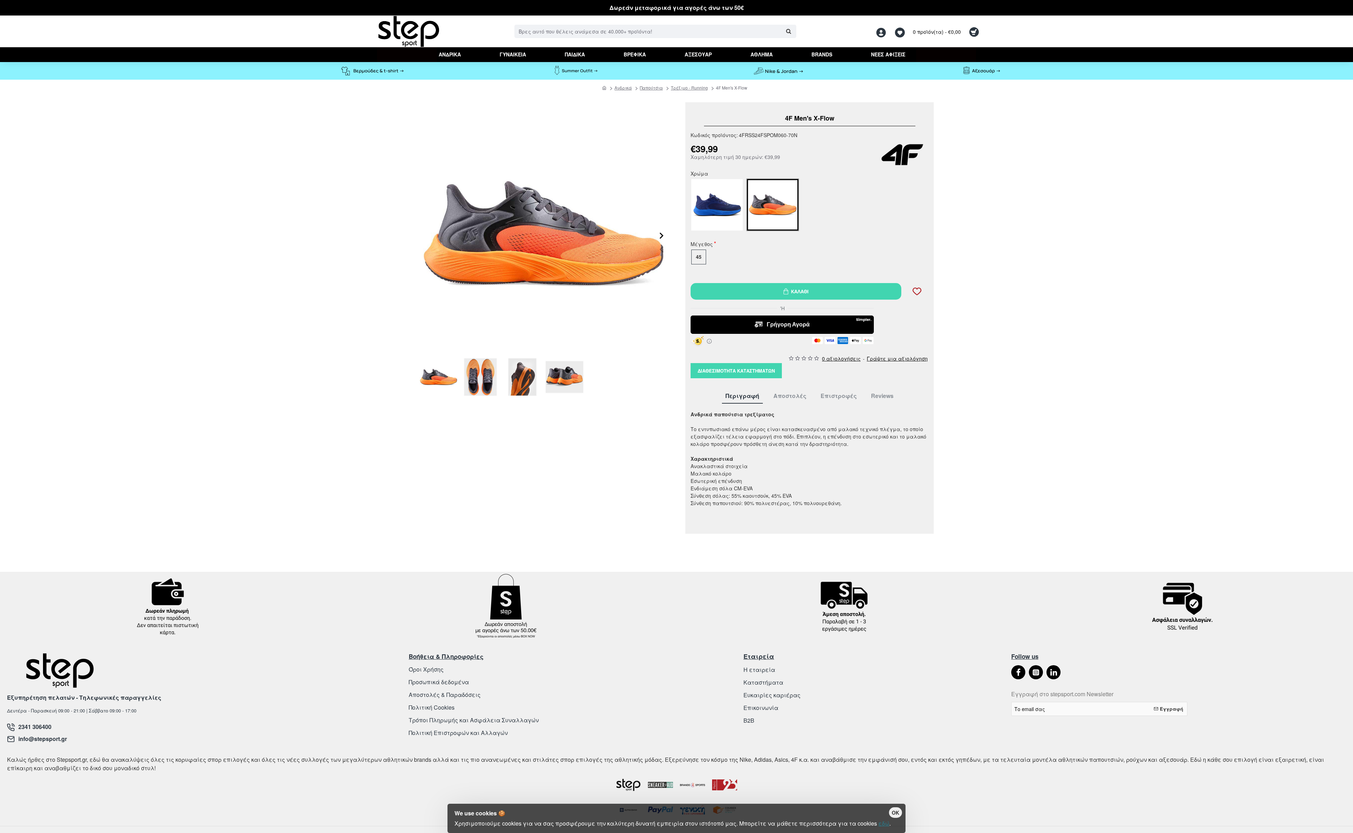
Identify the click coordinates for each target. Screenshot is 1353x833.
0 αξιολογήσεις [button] (841, 358)
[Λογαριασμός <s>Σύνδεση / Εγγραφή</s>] (883, 31)
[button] (661, 249)
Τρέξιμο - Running (689, 88)
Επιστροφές (839, 396)
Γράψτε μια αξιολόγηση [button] (897, 358)
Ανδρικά (623, 88)
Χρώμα (699, 174)
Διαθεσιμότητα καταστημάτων (736, 370)
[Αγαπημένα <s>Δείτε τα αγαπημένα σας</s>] (900, 31)
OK (895, 812)
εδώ (883, 823)
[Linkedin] (1053, 672)
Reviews (882, 396)
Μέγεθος (702, 244)
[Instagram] (1036, 672)
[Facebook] (1018, 672)
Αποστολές (790, 396)
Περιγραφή (742, 396)
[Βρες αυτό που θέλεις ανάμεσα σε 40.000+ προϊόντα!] (788, 31)
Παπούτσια (651, 88)
